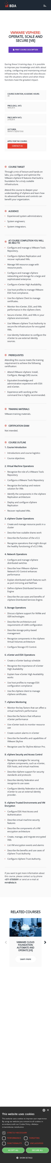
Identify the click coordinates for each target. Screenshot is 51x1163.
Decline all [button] (37, 1150)
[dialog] (25, 1135)
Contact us (17, 146)
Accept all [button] (13, 1150)
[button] (25, 1158)
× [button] (48, 1110)
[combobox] (43, 1110)
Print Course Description (26, 49)
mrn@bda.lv (10, 882)
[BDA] (10, 4)
